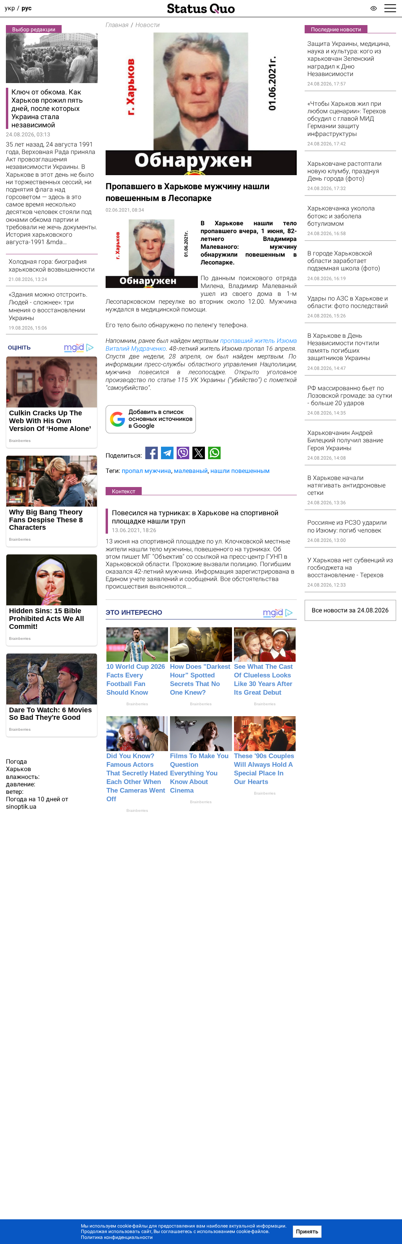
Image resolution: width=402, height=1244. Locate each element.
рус (26, 8)
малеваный (191, 470)
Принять (307, 1231)
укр (10, 8)
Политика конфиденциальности (117, 1237)
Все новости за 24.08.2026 (350, 610)
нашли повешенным (240, 470)
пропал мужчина (146, 470)
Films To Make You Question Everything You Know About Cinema (199, 773)
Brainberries (137, 704)
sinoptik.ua (21, 806)
